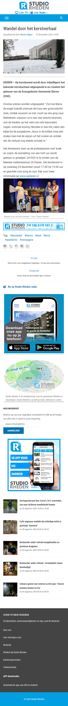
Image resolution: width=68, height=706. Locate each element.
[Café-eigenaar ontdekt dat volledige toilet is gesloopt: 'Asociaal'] (10, 533)
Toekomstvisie (9, 667)
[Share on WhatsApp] (27, 245)
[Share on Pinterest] (16, 245)
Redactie (7, 645)
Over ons (7, 630)
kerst (47, 235)
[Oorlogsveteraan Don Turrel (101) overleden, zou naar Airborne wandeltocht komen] (10, 512)
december (17, 235)
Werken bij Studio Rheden (15, 652)
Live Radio (39, 12)
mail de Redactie (51, 621)
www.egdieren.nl (29, 176)
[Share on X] (10, 245)
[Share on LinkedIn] (21, 245)
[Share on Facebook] (4, 245)
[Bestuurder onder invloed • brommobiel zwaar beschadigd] (10, 575)
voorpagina (27, 239)
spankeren (11, 239)
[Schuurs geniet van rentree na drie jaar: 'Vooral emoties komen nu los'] (10, 595)
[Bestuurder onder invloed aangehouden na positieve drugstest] (10, 554)
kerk (39, 235)
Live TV (23, 12)
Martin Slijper (26, 34)
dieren (29, 235)
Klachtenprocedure (12, 660)
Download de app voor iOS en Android (20, 685)
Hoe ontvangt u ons (12, 637)
